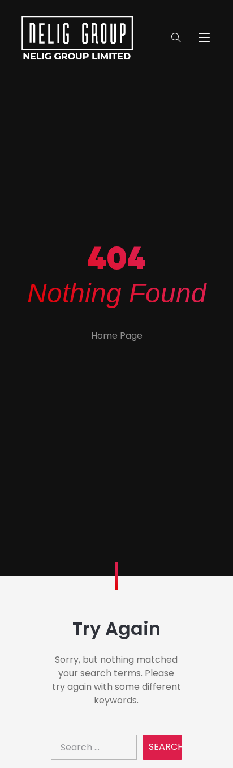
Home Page (117, 335)
